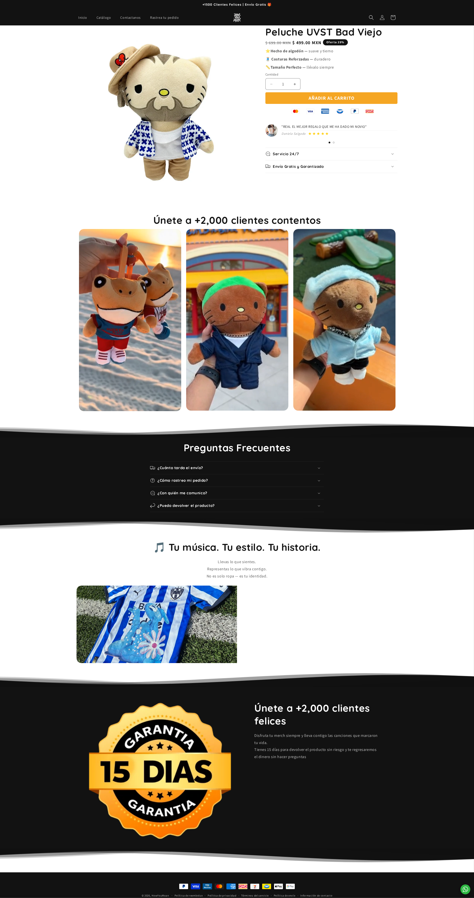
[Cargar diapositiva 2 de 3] (329, 142)
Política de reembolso (189, 895)
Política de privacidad (222, 895)
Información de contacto (316, 895)
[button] (371, 17)
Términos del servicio (255, 895)
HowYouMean (160, 895)
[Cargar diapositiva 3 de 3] (334, 142)
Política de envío (285, 895)
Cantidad (271, 74)
